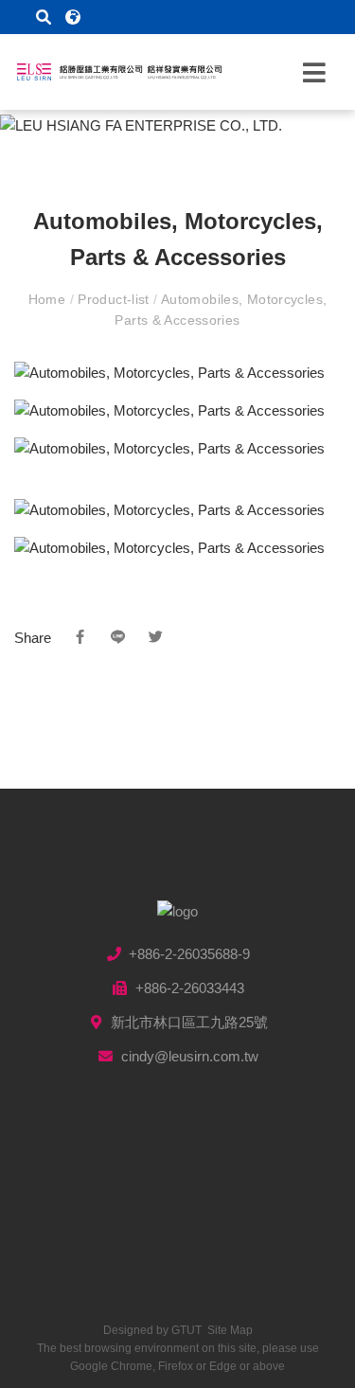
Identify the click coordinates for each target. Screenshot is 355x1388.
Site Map (230, 1330)
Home (49, 299)
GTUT (186, 1330)
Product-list (113, 299)
